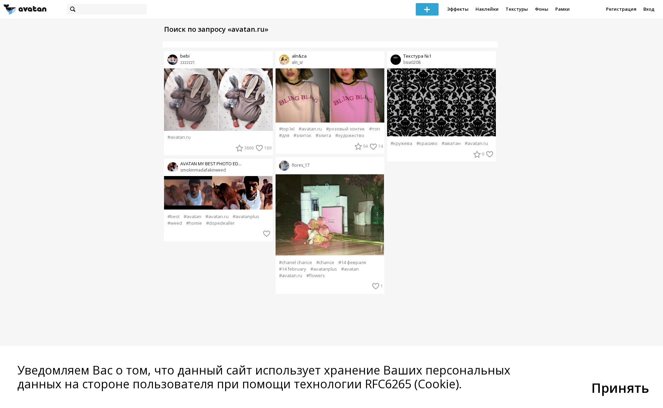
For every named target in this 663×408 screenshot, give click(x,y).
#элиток (302, 135)
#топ (374, 129)
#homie (194, 223)
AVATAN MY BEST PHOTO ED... (210, 164)
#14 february (292, 269)
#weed (174, 223)
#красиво (427, 143)
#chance (325, 262)
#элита (323, 135)
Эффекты (458, 9)
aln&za (299, 56)
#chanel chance (295, 262)
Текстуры (517, 9)
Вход (648, 9)
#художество (349, 135)
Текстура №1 (417, 56)
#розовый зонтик (345, 129)
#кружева (401, 143)
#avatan (192, 216)
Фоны (541, 9)
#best (173, 216)
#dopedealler (220, 223)
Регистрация (621, 9)
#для (284, 135)
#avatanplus (246, 216)
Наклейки (487, 9)
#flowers (315, 275)
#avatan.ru (179, 137)
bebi (185, 56)
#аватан (451, 143)
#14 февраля (352, 262)
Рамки (562, 9)
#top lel (287, 129)
